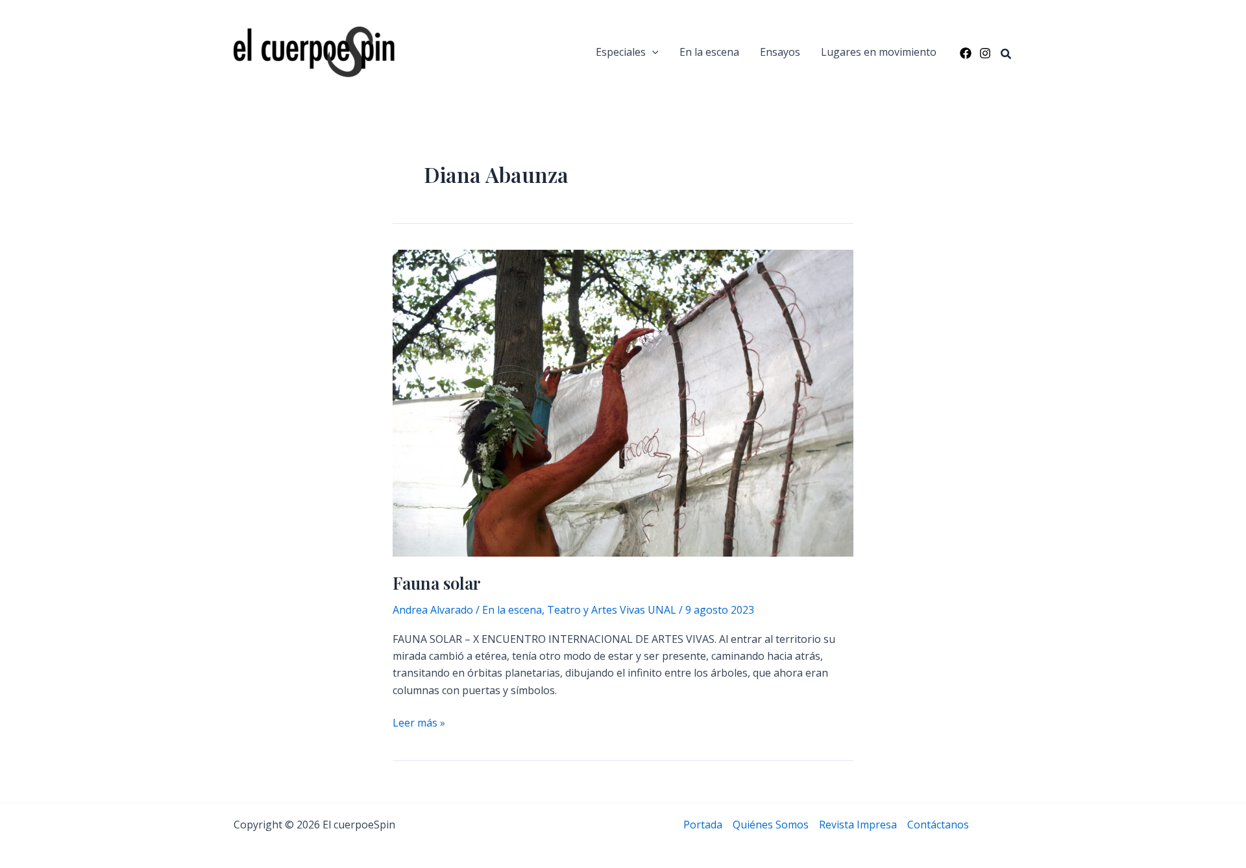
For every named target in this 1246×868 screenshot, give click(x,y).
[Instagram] (985, 53)
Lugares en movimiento (878, 52)
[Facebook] (965, 53)
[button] (652, 52)
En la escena (709, 52)
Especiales (621, 52)
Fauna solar (437, 583)
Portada (702, 824)
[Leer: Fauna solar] (623, 402)
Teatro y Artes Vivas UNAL (611, 610)
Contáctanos (938, 824)
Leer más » (419, 723)
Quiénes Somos (771, 824)
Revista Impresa (858, 824)
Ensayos (780, 52)
